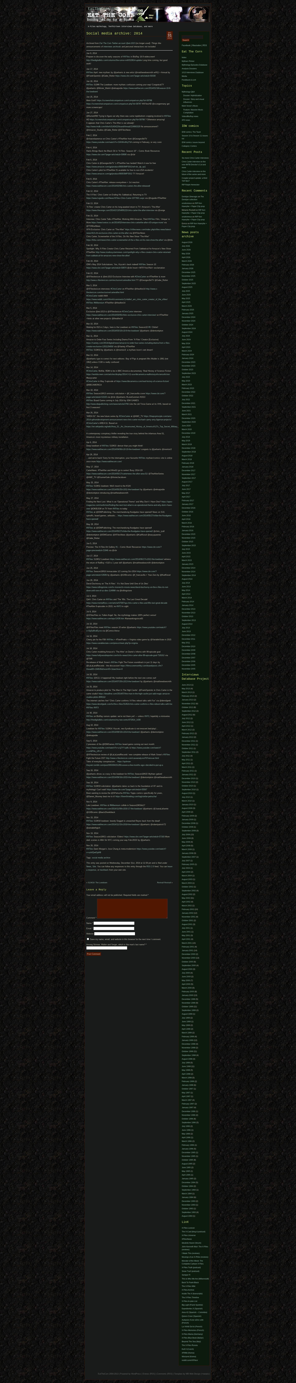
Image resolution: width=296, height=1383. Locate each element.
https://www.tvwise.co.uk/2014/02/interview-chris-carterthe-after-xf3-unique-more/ (127, 222)
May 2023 (186, 381)
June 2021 (186, 411)
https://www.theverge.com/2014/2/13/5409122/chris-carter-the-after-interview (120, 210)
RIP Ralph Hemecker (190, 185)
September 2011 (189, 752)
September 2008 (189, 831)
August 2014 (187, 579)
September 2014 (189, 575)
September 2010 (189, 789)
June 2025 (186, 295)
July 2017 (186, 485)
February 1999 (188, 1037)
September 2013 (189, 620)
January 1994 (187, 1197)
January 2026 (187, 268)
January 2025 (187, 313)
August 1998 (187, 1059)
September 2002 (189, 891)
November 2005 (188, 669)
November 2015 (188, 538)
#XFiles (126, 56)
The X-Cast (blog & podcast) (193, 1232)
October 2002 (187, 887)
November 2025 (188, 276)
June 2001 (186, 932)
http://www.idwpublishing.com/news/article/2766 (107, 404)
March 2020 (187, 429)
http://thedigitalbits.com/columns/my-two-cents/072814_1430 (113, 720)
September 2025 (189, 283)
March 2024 (187, 351)
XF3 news (186, 120)
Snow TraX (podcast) (190, 1271)
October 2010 (187, 786)
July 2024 (186, 336)
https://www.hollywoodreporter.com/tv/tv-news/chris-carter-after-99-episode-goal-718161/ (125, 655)
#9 (149, 327)
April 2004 (186, 872)
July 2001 (186, 928)
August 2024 (187, 332)
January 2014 (187, 605)
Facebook (186, 45)
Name (89, 923)
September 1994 (189, 1190)
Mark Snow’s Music (190, 106)
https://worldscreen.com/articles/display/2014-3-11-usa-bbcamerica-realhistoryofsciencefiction (128, 374)
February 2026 (188, 265)
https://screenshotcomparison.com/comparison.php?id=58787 (113, 104)
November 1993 (188, 1205)
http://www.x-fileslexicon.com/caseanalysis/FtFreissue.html (132, 758)
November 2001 (188, 917)
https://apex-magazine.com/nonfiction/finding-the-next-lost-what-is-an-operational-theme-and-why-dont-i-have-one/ (129, 505)
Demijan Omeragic (189, 197)
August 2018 (187, 456)
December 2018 (188, 448)
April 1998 (186, 1074)
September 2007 (189, 857)
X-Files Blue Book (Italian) (193, 1338)
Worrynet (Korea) (189, 1356)
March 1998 (187, 1078)
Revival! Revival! (164, 883)
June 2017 (186, 489)
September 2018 (189, 452)
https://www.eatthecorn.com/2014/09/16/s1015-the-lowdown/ (113, 777)
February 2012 (188, 733)
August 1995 (187, 1164)
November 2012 (188, 704)
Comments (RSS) (165, 1374)
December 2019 (188, 433)
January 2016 (187, 530)
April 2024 (186, 347)
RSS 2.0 (150, 866)
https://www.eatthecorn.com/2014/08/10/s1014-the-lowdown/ (113, 732)
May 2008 (186, 842)
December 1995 (188, 1152)
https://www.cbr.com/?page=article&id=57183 (144, 836)
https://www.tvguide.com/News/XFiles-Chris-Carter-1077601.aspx (115, 198)
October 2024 (187, 325)
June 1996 (186, 1130)
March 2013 (187, 692)
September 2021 (189, 407)
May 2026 (186, 254)
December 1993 (188, 1201)
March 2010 (187, 801)
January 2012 (187, 737)
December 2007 (188, 658)
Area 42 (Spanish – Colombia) (194, 1312)
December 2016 (188, 508)
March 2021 (187, 414)
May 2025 (186, 298)
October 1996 (187, 1119)
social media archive (101, 858)
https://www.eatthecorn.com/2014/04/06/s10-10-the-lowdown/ (113, 449)
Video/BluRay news (190, 116)
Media (184, 76)
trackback (104, 870)
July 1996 (186, 1126)
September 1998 (189, 1055)
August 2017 (187, 482)
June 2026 (186, 250)
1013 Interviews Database (193, 72)
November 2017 (188, 474)
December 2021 (188, 403)
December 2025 (188, 272)
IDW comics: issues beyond (193, 142)
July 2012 (186, 718)
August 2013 (187, 624)
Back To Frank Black (190, 1282)
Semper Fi (186, 1275)
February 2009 (188, 816)
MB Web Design (193, 1374)
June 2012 (186, 722)
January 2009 (187, 819)
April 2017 (186, 497)
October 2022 (187, 396)
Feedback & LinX (189, 80)
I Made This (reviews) (191, 1253)
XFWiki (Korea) (188, 1353)
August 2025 (187, 287)
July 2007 (186, 861)
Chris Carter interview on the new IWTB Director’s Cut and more (194, 165)
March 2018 (187, 459)
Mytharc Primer (188, 61)
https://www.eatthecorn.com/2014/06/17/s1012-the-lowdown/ (136, 559)
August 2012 (187, 715)
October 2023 (187, 370)
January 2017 (187, 504)
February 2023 (188, 388)
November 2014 (188, 572)
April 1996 (186, 1137)
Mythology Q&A (188, 92)
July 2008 (186, 834)
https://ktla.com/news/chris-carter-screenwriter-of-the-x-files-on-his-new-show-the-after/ (124, 240)
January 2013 (187, 700)
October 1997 (187, 1089)
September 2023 (189, 373)
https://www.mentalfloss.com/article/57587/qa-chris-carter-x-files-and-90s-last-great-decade (126, 603)
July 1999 (186, 1018)
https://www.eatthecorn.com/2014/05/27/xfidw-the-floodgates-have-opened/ (119, 531)
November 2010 (188, 782)
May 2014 (186, 590)
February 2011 (188, 771)
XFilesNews (187, 1239)
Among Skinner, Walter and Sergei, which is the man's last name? (116, 944)
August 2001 (187, 924)
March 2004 (187, 876)
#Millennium (99, 303)
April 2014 (186, 594)
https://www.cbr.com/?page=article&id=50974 (106, 268)
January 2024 (187, 358)
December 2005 (188, 665)
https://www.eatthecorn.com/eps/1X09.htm (105, 618)
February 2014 (188, 602)
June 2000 (186, 977)
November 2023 (188, 366)
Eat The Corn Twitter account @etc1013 (117, 43)
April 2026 (186, 257)
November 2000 (188, 958)
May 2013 (186, 689)
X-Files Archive (188, 1290)
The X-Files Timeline (190, 1297)
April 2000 (186, 984)
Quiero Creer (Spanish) (191, 1316)
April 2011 (186, 763)
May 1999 (186, 1025)
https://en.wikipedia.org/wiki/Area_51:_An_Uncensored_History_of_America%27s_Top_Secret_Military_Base (134, 426)
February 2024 (188, 355)
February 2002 (188, 909)
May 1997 (186, 1093)
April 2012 (186, 726)
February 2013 (188, 696)
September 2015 (189, 545)
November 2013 (188, 613)
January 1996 (187, 1149)
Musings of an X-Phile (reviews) (195, 1257)
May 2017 (186, 493)
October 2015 (187, 542)
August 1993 (187, 1216)
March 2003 (187, 883)
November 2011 (188, 745)
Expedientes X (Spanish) (192, 1309)
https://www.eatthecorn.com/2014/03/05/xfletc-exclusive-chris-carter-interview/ (121, 315)
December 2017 (188, 470)
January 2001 (187, 950)
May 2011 (186, 643)
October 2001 (187, 920)
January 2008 (187, 853)
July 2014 (186, 583)
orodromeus (187, 203)
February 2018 (188, 463)
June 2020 (186, 426)
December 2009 (188, 650)
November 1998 (188, 1048)
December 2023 (188, 362)
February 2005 (188, 864)
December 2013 (188, 609)
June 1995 (186, 1167)
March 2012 (187, 730)
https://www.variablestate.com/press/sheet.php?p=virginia (112, 643)
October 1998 (187, 1051)
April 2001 (186, 939)
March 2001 (187, 943)
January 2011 (187, 775)
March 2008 (187, 849)
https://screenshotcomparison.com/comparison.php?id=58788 (124, 100)
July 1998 (186, 1063)
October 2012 (187, 707)
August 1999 (187, 1014)
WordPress (136, 1374)
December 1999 (188, 999)
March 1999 (187, 1033)
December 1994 (188, 1182)
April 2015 (186, 557)
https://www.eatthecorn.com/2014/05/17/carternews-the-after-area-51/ (117, 474)
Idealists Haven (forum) (191, 1243)
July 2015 (186, 549)
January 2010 (187, 804)
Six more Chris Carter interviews (195, 158)
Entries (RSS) (149, 1374)
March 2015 (187, 560)
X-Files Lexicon (188, 1228)
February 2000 (188, 992)
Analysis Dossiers (189, 69)
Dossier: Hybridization (192, 95)
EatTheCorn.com (103, 9)
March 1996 (187, 1141)
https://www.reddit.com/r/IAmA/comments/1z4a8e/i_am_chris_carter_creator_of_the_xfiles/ (127, 299)
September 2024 (189, 328)
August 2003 (187, 879)
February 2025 (188, 310)
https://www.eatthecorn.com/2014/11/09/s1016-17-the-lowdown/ (114, 809)
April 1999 (186, 1029)
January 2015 (187, 564)
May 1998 (186, 1070)
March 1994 (187, 1194)
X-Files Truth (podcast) (191, 1267)
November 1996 (188, 1115)
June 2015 (186, 553)
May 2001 (186, 935)
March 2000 (187, 988)
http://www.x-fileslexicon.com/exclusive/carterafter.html (111, 280)
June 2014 (186, 587)
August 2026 (187, 242)
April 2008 (186, 846)
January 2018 (187, 467)
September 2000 (189, 965)
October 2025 (187, 280)
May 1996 (186, 1134)
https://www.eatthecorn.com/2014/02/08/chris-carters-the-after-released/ (118, 186)
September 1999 (189, 1010)
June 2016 (186, 515)
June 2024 (186, 340)
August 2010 (187, 793)
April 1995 (186, 1175)
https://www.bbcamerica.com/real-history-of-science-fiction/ (142, 381)
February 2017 (188, 500)
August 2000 (187, 969)
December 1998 (188, 1044)
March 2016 (187, 523)
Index (184, 57)
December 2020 (188, 418)
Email (89, 928)
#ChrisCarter (140, 276)
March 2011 (187, 767)
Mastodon (196, 45)
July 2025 (186, 291)
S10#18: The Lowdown (97, 883)
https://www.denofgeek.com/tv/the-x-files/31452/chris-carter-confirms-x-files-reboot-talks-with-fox (129, 704)
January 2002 (187, 913)
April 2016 (186, 519)
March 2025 (187, 306)
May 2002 (186, 898)
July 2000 (186, 973)
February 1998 (188, 1081)
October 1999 (187, 1007)
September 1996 (189, 1122)
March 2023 (187, 385)
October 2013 (187, 616)
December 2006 (188, 661)
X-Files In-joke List (189, 1301)
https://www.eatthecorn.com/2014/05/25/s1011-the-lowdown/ (113, 489)
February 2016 (188, 527)
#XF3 (119, 606)
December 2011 (188, 639)
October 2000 (187, 962)
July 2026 (186, 246)
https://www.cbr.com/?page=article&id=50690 (106, 154)
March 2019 (187, 444)
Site (94, 866)
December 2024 (188, 317)
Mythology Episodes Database (194, 65)
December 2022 (188, 392)
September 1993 (189, 1212)
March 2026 (187, 261)
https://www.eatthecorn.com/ (109, 461)
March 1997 (187, 1100)
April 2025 (186, 302)
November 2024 (188, 321)
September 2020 (189, 422)
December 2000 (188, 954)
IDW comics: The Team (191, 132)
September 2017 (189, 478)
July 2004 (186, 868)
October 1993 (187, 1209)
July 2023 (186, 377)
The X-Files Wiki (188, 1286)
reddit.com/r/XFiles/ (190, 1360)
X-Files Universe (189, 1235)
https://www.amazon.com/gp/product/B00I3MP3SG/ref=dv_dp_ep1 (116, 167)
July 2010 (186, 797)
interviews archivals (112, 46)
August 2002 (187, 894)
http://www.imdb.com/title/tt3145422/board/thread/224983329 (113, 126)
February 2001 (188, 947)
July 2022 (186, 399)
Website (90, 934)
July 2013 (186, 628)
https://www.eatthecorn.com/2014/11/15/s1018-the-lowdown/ (113, 824)
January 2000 (187, 995)
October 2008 (187, 827)
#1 (117, 547)
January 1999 (187, 1040)
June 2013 (186, 631)
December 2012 (188, 635)
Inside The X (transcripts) (192, 1294)
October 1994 (187, 1186)
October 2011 (187, 748)
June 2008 (186, 838)
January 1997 (187, 1107)
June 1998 (186, 1066)
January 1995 (187, 1179)
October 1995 (187, 1160)
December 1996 (188, 1111)
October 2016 (187, 512)
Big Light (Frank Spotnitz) (192, 1305)
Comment (91, 918)
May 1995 (186, 1171)
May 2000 (186, 980)
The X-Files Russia (190, 1345)
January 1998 (187, 1085)
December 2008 (188, 654)
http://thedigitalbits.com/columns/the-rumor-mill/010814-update (114, 60)
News (88, 866)
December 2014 (188, 568)
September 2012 (189, 711)
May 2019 (186, 441)
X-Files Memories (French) (193, 1330)
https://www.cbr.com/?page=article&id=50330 (135, 76)
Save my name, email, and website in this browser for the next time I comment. (125, 939)
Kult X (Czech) (188, 1349)
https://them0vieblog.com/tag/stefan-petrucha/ (136, 796)
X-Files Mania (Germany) (192, 1334)
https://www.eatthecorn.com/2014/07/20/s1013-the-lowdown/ (113, 681)
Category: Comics (189, 146)
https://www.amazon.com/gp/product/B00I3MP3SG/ (109, 174)
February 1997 (188, 1104)
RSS (205, 45)
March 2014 (187, 598)
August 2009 (187, 808)
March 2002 (187, 906)
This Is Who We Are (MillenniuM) (195, 1279)
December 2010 (188, 646)
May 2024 (186, 343)
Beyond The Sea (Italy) (191, 1341)
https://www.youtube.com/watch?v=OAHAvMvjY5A (109, 142)
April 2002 (186, 902)
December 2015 (188, 534)
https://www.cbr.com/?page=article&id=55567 (127, 789)
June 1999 (186, 1022)
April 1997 (186, 1096)
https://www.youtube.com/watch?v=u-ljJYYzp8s (107, 748)
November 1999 (188, 1003)
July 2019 (186, 437)
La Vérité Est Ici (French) (192, 1326)
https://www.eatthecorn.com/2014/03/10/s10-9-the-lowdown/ (112, 331)
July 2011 (186, 756)
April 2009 (186, 812)
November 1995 (188, 1156)
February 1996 (188, 1145)
